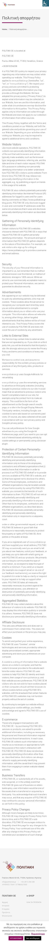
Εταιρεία (5, 909)
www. (12, 84)
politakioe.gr (21, 84)
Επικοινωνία (7, 916)
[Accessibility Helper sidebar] (45, 3)
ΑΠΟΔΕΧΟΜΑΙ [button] (16, 938)
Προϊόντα (6, 912)
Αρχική (5, 902)
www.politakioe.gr (20, 81)
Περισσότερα (38, 934)
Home (4, 29)
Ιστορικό (5, 906)
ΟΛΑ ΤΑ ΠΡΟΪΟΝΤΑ (34, 902)
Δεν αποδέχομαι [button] (33, 938)
